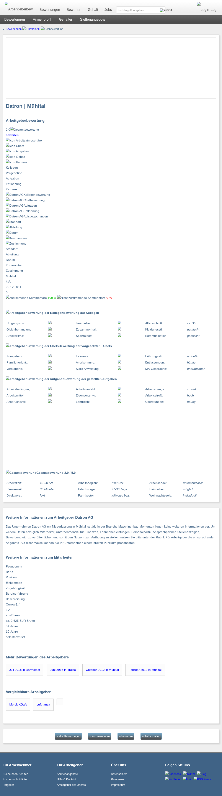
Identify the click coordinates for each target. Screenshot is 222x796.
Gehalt (93, 10)
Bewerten (74, 10)
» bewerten (126, 736)
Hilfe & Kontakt (66, 779)
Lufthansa (43, 704)
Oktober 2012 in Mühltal (102, 669)
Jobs (108, 10)
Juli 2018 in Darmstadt (24, 669)
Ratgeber (8, 784)
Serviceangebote (67, 774)
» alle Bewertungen (68, 736)
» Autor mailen (151, 736)
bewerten (12, 135)
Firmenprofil (42, 19)
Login (215, 10)
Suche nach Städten (15, 779)
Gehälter (65, 19)
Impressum (118, 784)
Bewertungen (49, 10)
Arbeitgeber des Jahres (71, 784)
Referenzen (118, 779)
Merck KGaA (18, 704)
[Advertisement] (111, 68)
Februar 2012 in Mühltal (145, 669)
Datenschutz (119, 774)
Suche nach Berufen (15, 774)
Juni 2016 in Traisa (63, 669)
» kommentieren (100, 736)
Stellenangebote (92, 19)
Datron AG (34, 29)
